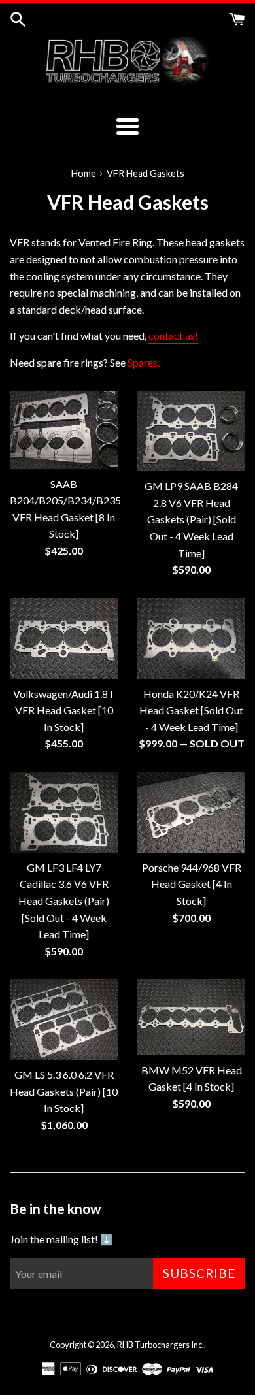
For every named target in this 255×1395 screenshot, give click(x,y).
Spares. (144, 362)
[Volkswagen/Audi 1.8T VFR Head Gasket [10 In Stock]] (64, 638)
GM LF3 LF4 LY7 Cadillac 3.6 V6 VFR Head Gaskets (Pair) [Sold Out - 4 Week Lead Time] (63, 900)
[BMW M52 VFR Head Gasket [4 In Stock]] (191, 1017)
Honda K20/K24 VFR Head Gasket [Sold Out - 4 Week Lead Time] (191, 710)
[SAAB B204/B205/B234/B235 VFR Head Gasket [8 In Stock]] (64, 430)
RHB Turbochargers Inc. (160, 1344)
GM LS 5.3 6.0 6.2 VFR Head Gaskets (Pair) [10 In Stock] (64, 1091)
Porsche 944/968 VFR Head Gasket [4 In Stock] (191, 884)
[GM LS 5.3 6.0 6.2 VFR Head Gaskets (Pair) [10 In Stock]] (64, 1019)
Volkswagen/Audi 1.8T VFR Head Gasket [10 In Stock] (64, 710)
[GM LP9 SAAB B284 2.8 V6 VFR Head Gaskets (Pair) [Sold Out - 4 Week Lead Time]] (191, 431)
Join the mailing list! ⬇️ (61, 1239)
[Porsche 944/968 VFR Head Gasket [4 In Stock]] (191, 812)
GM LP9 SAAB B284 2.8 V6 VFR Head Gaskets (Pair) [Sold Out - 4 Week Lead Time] (191, 519)
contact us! (173, 335)
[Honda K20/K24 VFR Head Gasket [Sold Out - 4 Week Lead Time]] (191, 638)
